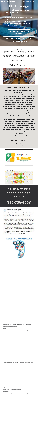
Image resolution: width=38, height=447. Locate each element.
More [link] (33, 1)
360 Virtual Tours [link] (28, 1)
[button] (37, 1)
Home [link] (24, 1)
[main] (19, 20)
